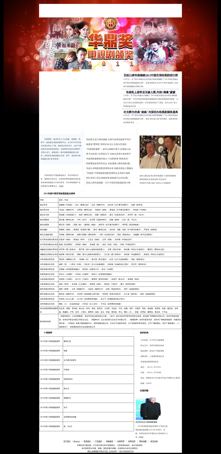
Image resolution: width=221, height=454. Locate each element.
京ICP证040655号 (126, 451)
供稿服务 (109, 441)
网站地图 (143, 441)
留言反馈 (154, 441)
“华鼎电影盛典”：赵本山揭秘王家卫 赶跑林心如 (108, 149)
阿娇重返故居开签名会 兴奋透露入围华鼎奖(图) (108, 163)
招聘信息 (131, 441)
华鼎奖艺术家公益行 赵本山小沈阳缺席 (155, 183)
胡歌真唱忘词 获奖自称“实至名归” (153, 179)
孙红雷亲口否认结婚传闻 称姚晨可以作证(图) (107, 178)
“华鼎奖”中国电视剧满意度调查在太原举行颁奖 (108, 173)
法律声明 (120, 441)
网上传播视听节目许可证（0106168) (102, 451)
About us (76, 441)
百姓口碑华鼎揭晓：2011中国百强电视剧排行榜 (108, 183)
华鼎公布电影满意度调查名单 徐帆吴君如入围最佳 (109, 168)
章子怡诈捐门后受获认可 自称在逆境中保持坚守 (108, 154)
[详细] (61, 186)
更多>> (132, 131)
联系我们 (87, 441)
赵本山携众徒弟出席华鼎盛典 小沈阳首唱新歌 (158, 176)
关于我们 (67, 441)
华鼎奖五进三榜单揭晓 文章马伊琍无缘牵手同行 (108, 139)
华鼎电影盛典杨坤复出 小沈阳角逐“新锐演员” (107, 159)
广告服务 (98, 441)
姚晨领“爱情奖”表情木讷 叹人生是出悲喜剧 (106, 144)
